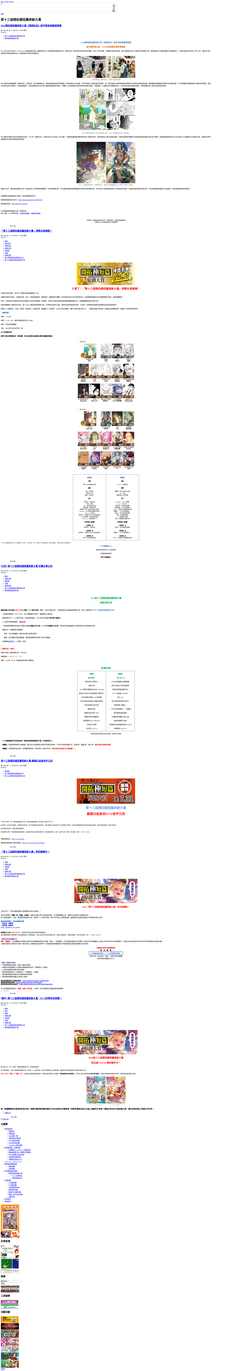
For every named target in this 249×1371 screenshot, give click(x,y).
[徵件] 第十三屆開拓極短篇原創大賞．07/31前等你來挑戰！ (31, 998)
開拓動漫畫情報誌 (11, 1164)
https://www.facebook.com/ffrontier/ (29, 982)
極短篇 (7, 250)
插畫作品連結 (35, 213)
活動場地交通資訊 (15, 1138)
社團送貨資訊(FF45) (15, 1159)
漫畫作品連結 (25, 213)
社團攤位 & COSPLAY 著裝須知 (19, 1150)
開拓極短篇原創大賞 (12, 38)
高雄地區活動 (13, 1190)
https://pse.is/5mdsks (18, 839)
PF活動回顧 (13, 1185)
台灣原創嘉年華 (14, 1187)
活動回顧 (8, 1180)
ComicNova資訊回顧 (15, 1145)
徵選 (6, 1013)
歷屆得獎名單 (17, 1178)
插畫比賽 (8, 248)
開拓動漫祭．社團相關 (12, 1147)
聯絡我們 (8, 1201)
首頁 (2, 14)
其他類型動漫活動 (11, 1171)
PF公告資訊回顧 (14, 1143)
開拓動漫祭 (8, 1129)
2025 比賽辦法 (17, 1176)
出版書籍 (12, 1168)
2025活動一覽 (13, 1136)
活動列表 (12, 1197)
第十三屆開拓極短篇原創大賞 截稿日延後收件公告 (27, 761)
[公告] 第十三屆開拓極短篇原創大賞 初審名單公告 (27, 566)
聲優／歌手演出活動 (16, 1194)
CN (114, 953)
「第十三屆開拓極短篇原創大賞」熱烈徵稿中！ (25, 852)
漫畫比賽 (8, 255)
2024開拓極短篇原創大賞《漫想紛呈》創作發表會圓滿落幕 (31, 25)
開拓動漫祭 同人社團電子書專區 (20, 1152)
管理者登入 (3, 1368)
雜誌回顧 (12, 1166)
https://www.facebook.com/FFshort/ (30, 200)
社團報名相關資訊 (15, 1157)
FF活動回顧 (13, 1183)
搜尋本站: (4, 1281)
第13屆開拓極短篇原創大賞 (14, 257)
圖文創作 (8, 243)
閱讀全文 (8, 1113)
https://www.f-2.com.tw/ (19, 204)
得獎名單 (8, 246)
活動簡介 (12, 1131)
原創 (6, 241)
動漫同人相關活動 (15, 1192)
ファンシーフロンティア (13, 1161)
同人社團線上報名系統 (16, 1154)
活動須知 (12, 1133)
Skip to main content (7, 1)
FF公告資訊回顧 (14, 1140)
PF (97, 953)
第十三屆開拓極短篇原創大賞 (15, 36)
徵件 (6, 1011)
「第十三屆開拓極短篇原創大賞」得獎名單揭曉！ (26, 231)
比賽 (6, 253)
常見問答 (8, 1199)
